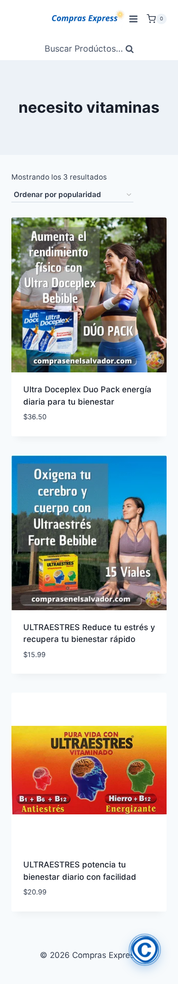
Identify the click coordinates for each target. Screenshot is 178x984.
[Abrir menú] (133, 18)
